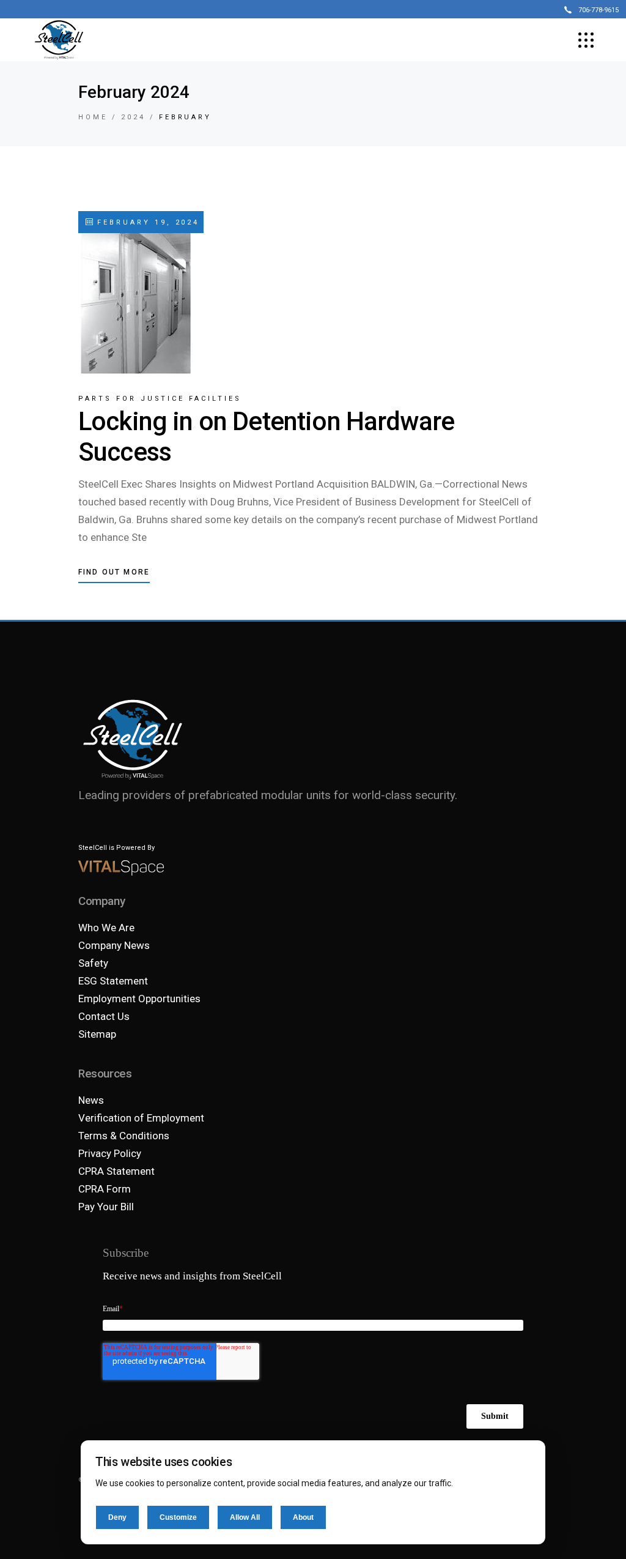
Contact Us (104, 1016)
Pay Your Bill (106, 1206)
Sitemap (97, 1034)
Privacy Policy (109, 1153)
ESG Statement (113, 981)
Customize (178, 1517)
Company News (114, 945)
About (303, 1517)
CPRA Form (104, 1189)
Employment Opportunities (139, 998)
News (91, 1100)
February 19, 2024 (146, 222)
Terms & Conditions (123, 1135)
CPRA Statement (116, 1171)
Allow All (245, 1517)
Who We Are (106, 927)
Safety (93, 963)
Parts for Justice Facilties (159, 399)
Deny (117, 1517)
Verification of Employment (141, 1118)
